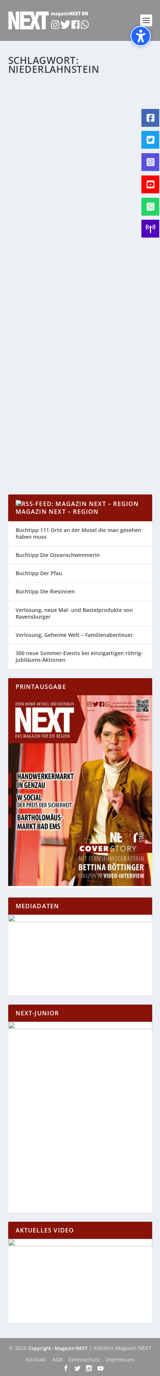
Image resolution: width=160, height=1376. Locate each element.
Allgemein (26, 212)
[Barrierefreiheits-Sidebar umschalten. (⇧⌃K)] (141, 36)
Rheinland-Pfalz (32, 415)
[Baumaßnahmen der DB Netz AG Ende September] (80, 333)
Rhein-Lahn (28, 219)
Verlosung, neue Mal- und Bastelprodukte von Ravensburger (74, 613)
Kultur (82, 212)
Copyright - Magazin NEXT (57, 1348)
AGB (57, 1359)
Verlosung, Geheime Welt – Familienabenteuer (74, 634)
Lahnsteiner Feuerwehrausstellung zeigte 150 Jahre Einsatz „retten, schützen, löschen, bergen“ (78, 185)
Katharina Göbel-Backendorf (55, 204)
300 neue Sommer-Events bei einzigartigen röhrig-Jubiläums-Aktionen (79, 656)
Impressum (120, 1359)
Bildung (47, 212)
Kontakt (36, 1359)
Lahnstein (102, 212)
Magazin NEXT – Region (57, 511)
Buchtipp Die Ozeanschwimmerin (58, 554)
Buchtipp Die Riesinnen (45, 591)
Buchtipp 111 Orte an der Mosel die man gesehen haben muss (78, 533)
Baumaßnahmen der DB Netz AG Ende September (71, 392)
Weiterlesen (37, 266)
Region (123, 212)
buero (31, 407)
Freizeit (65, 212)
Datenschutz (84, 1359)
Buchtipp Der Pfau (39, 573)
